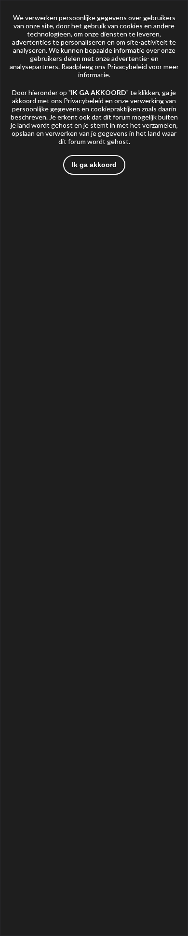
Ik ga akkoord (94, 164)
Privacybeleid (127, 66)
